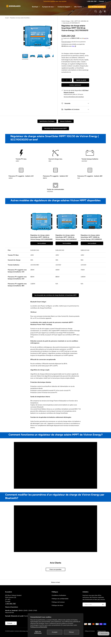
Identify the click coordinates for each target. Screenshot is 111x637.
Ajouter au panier (81, 80)
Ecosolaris (11, 631)
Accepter (54, 632)
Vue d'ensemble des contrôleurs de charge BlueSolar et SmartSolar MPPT (55, 295)
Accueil (7, 17)
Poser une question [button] (55, 569)
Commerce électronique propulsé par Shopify (25, 631)
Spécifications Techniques (47, 121)
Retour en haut (55, 582)
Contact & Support (64, 7)
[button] (105, 11)
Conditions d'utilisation (59, 595)
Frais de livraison (66, 41)
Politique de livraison (58, 602)
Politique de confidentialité (38, 627)
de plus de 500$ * (67, 1)
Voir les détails (41, 243)
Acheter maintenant (75, 85)
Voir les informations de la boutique (74, 96)
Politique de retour (57, 605)
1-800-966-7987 (92, 1)
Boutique (35, 7)
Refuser (71, 632)
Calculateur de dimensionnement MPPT (55, 128)
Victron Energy (65, 21)
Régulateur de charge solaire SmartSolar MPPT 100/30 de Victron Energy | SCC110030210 (20, 17)
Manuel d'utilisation (66, 121)
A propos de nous (48, 7)
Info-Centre (78, 7)
